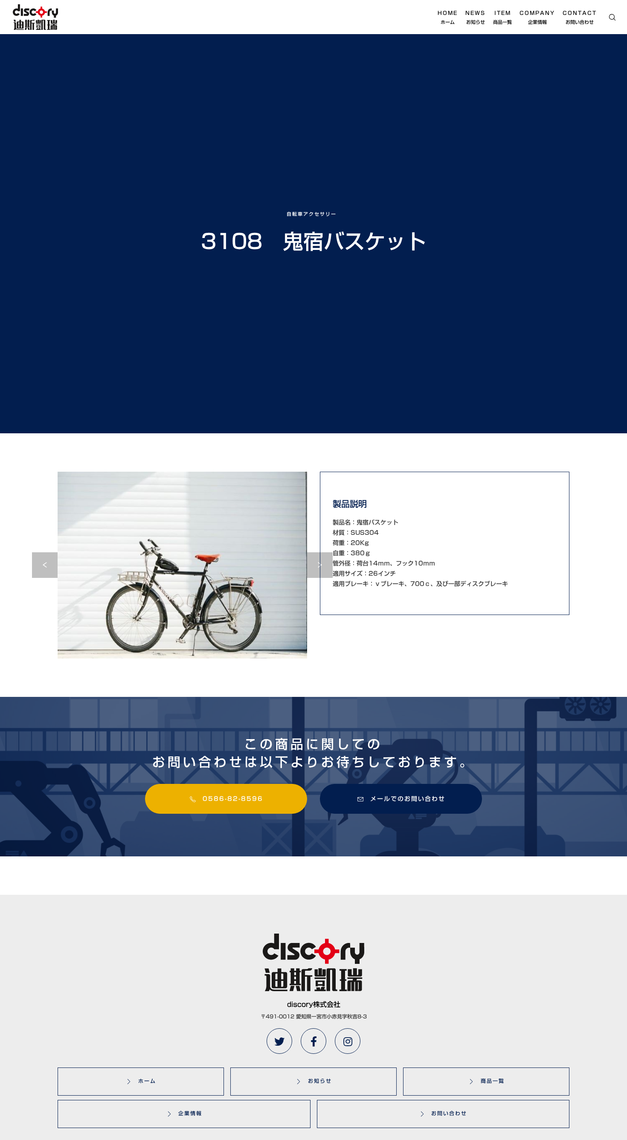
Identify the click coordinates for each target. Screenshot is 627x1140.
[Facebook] (313, 1041)
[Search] (606, 17)
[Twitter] (279, 1041)
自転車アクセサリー (312, 214)
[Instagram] (347, 1041)
